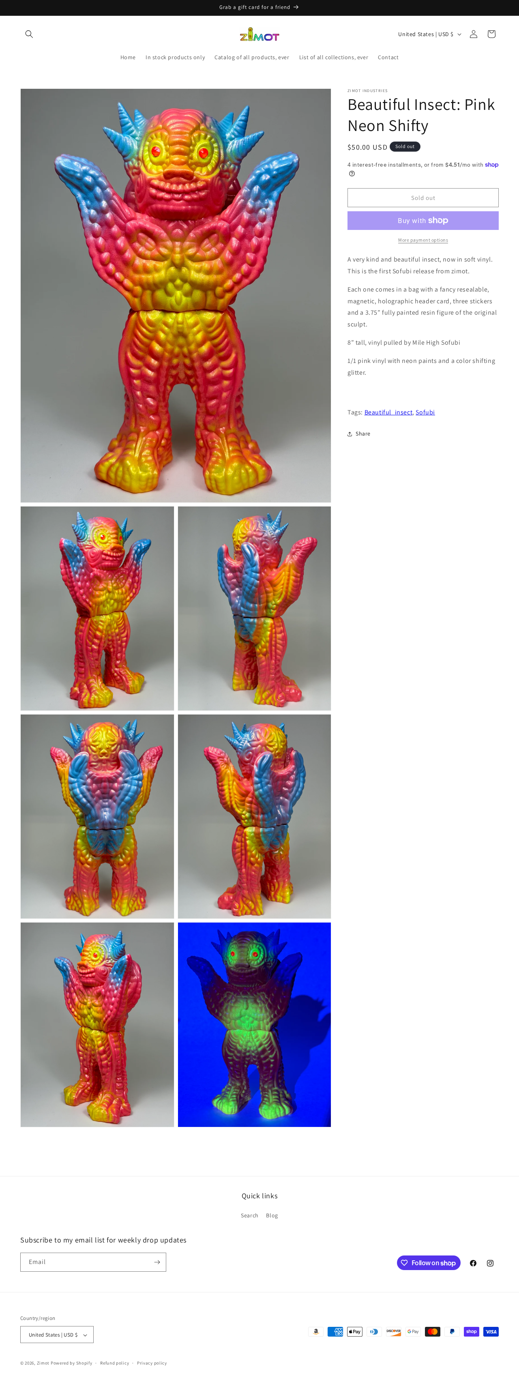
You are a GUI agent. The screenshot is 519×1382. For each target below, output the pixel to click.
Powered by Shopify (71, 1363)
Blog (272, 1215)
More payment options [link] (423, 240)
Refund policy (114, 1363)
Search (250, 1215)
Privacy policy (152, 1363)
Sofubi (425, 412)
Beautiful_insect (389, 412)
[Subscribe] (157, 1262)
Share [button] (363, 434)
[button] (29, 34)
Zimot (43, 1363)
